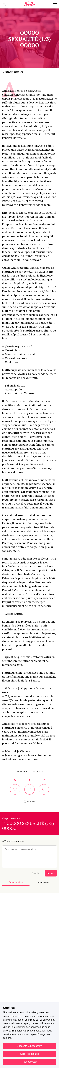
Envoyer (51, 873)
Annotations (43, 882)
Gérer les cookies (29, 1054)
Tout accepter (29, 1061)
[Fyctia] (29, 4)
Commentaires (16, 882)
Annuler (35, 873)
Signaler (30, 801)
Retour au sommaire (13, 72)
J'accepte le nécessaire (29, 1046)
